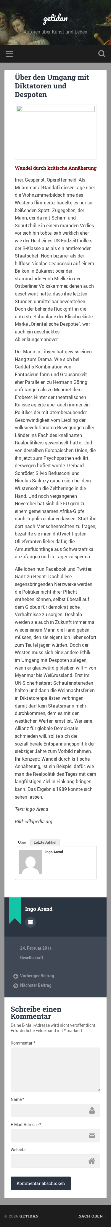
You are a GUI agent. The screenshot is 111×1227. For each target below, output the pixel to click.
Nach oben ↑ (92, 1216)
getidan (55, 17)
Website (18, 1150)
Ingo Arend (54, 851)
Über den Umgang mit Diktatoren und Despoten (52, 85)
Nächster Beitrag (36, 985)
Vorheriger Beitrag (37, 975)
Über (22, 842)
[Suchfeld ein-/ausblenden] (101, 54)
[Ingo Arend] (30, 872)
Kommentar (23, 1043)
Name (17, 1099)
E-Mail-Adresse (26, 1125)
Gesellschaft (31, 957)
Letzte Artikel (45, 842)
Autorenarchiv (30, 922)
